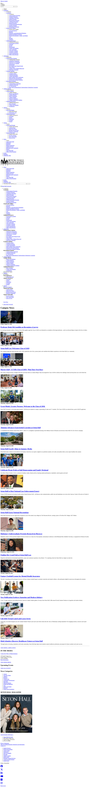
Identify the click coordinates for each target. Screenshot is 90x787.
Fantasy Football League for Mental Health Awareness (20, 576)
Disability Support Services (9, 758)
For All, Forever (12, 135)
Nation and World (7, 686)
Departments (12, 47)
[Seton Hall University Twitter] (2, 770)
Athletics (5, 107)
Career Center (6, 750)
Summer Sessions (13, 25)
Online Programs (13, 19)
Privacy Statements (5, 743)
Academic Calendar (13, 52)
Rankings (8, 144)
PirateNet (5, 154)
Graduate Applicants (13, 85)
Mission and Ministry (13, 93)
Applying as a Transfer (14, 63)
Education (5, 681)
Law (10, 37)
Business (11, 32)
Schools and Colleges (11, 28)
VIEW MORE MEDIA (6, 662)
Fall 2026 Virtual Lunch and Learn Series (16, 619)
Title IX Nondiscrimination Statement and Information (13, 744)
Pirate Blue (11, 119)
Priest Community (13, 96)
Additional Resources (11, 40)
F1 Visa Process (12, 86)
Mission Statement (10, 145)
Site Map (5, 754)
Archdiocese (12, 106)
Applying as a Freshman (14, 62)
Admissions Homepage (14, 61)
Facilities (11, 120)
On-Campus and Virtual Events (16, 66)
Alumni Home (12, 127)
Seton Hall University (8, 304)
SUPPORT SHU (7, 155)
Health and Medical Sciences (15, 34)
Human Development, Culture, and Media (18, 35)
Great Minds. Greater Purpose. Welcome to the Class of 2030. (23, 406)
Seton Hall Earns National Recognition (15, 512)
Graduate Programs (13, 16)
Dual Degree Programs (14, 20)
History (7, 149)
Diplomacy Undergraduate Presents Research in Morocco (21, 534)
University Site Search (8, 183)
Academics (5, 10)
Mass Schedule (12, 103)
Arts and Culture (7, 675)
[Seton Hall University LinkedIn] (2, 773)
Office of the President (11, 151)
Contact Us (3, 745)
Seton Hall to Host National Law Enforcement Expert (20, 491)
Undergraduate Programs (14, 15)
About (4, 139)
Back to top (3, 785)
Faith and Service (7, 683)
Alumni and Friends (10, 125)
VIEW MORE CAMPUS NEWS (8, 647)
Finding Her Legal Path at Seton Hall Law (16, 555)
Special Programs (13, 23)
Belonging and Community (12, 148)
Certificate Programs (13, 21)
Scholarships (12, 64)
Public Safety (6, 757)
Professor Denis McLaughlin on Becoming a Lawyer (19, 327)
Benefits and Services (14, 130)
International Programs (14, 26)
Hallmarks (8, 143)
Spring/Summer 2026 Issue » (7, 734)
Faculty (10, 45)
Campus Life (6, 679)
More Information (4, 659)
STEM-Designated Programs (15, 24)
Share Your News (13, 129)
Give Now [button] (5, 302)
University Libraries (13, 50)
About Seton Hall (10, 141)
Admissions (6, 55)
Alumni (5, 122)
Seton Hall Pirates (10, 110)
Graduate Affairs (12, 73)
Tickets (10, 117)
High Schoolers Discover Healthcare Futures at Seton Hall (22, 641)
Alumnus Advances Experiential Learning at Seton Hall (21, 428)
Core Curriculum (13, 49)
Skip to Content (4, 1)
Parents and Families (8, 749)
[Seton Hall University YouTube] (2, 776)
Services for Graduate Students (16, 79)
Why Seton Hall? (13, 136)
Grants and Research (13, 53)
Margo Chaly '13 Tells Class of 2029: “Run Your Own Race (22, 369)
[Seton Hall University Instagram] (2, 783)
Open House (12, 67)
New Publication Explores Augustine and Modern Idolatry (22, 597)
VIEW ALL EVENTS (6, 668)
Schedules (11, 116)
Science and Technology (8, 689)
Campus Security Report (8, 759)
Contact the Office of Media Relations (9, 653)
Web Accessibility (7, 753)
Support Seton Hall (10, 132)
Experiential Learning (14, 43)
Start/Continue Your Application (16, 77)
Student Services (10, 146)
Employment (6, 760)
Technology (6, 752)
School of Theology (13, 98)
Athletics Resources (10, 114)
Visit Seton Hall (9, 150)
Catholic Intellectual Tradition (15, 100)
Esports (10, 121)
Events (4, 153)
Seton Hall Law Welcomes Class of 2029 (15, 348)
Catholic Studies (12, 97)
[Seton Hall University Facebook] (2, 766)
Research (5, 688)
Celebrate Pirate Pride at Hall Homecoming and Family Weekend (24, 470)
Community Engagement (8, 680)
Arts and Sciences (13, 30)
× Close (2, 5)
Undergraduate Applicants (15, 83)
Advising (11, 44)
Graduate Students (10, 71)
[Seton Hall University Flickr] (2, 780)
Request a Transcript (13, 131)
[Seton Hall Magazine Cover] (16, 732)
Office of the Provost (13, 54)
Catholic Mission (7, 88)
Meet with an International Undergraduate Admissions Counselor (23, 87)
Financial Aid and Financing (15, 78)
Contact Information (13, 76)
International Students (11, 81)
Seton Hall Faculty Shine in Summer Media (16, 449)
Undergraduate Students (11, 58)
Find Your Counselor (13, 69)
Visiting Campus (7, 755)
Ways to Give (12, 138)
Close (5, 9)
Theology (11, 39)
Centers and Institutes (13, 48)
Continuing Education (14, 18)
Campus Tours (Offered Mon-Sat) (16, 68)
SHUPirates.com (12, 112)
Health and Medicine (8, 684)
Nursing (11, 38)
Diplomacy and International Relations (17, 33)
